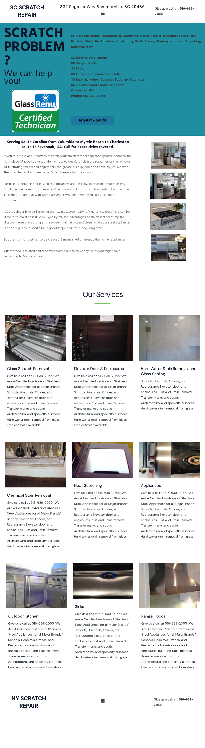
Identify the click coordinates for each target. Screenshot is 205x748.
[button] (102, 13)
